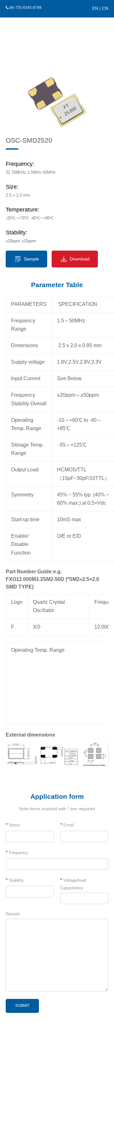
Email (67, 825)
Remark (13, 914)
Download (80, 258)
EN (95, 8)
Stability (15, 880)
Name (13, 825)
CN (105, 8)
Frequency (17, 852)
